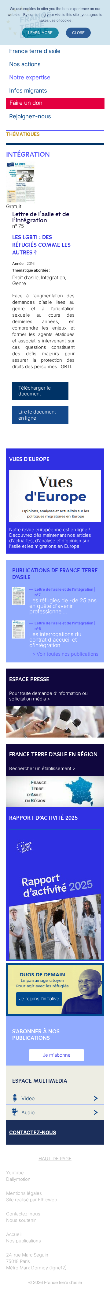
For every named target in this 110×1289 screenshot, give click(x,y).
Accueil (13, 1234)
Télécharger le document (34, 391)
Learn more (40, 33)
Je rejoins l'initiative (39, 998)
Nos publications (23, 1241)
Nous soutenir (21, 1220)
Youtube (15, 1173)
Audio (28, 1112)
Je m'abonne (57, 1055)
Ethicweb (47, 1200)
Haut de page (55, 1158)
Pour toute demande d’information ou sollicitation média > (48, 696)
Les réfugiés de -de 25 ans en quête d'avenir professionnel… (63, 606)
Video (28, 1098)
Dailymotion (18, 1179)
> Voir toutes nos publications (65, 654)
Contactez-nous (23, 1214)
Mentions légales (24, 1193)
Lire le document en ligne (37, 415)
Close (78, 33)
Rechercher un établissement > (42, 768)
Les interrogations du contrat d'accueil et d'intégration (55, 639)
